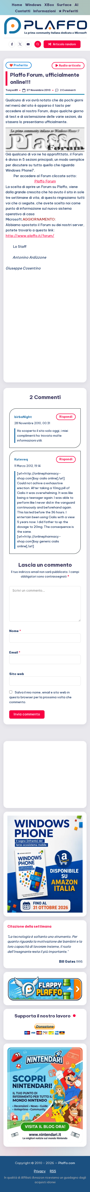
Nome (15, 631)
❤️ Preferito (18, 65)
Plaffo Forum (45, 181)
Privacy (40, 1171)
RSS (53, 1171)
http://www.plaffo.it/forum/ (30, 235)
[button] (62, 44)
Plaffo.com (66, 1163)
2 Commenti (67, 90)
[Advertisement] (45, 332)
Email (14, 652)
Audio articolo (69, 65)
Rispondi (65, 416)
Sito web (16, 674)
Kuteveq (21, 459)
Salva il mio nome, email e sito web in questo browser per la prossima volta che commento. (40, 697)
